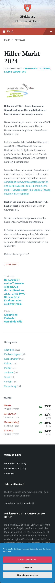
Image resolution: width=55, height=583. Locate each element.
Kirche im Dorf (11, 358)
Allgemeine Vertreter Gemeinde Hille (13, 318)
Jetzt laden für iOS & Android (19, 503)
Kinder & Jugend (12, 354)
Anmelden (9, 473)
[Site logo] (27, 11)
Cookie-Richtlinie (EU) (15, 468)
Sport (7, 377)
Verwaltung (19, 71)
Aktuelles (20, 40)
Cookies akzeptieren (27, 559)
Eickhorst (27, 17)
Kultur (8, 71)
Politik (7, 368)
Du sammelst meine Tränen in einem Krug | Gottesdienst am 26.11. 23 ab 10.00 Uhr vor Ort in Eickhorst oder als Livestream (14, 292)
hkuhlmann (31, 68)
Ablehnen (27, 567)
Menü (10, 31)
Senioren (8, 372)
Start (7, 40)
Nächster (9, 311)
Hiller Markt (11, 264)
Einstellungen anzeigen (27, 575)
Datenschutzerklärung (15, 463)
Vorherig (9, 276)
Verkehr (8, 381)
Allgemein (44, 68)
